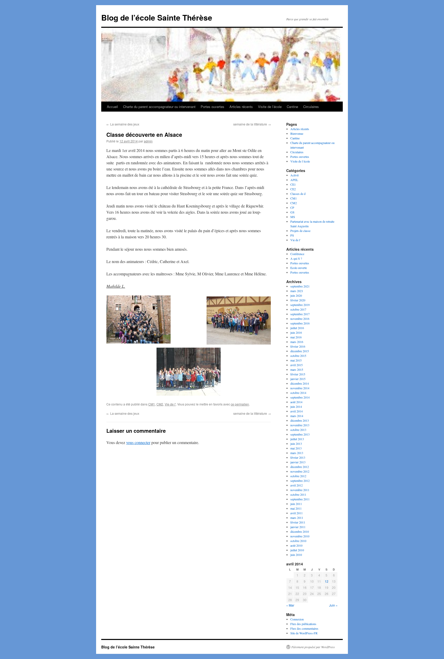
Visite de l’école (270, 106)
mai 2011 (296, 508)
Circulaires (311, 106)
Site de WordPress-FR (304, 633)
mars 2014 (296, 416)
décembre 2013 (299, 420)
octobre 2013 (298, 430)
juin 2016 (296, 332)
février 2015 (297, 374)
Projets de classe (300, 231)
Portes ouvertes (212, 106)
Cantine (292, 106)
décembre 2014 (299, 383)
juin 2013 (296, 443)
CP (292, 207)
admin (148, 141)
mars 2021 (296, 291)
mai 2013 (296, 448)
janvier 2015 (298, 379)
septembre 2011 (300, 499)
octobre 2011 (298, 494)
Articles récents (241, 106)
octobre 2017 (298, 309)
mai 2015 (296, 360)
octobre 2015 (298, 356)
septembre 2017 (300, 314)
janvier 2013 (298, 462)
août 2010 (296, 545)
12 (326, 581)
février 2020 (297, 300)
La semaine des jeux (122, 124)
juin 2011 (296, 504)
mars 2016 (296, 342)
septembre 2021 (300, 286)
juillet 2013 (297, 439)
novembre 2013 (299, 425)
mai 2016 (296, 337)
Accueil (112, 106)
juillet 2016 (297, 328)
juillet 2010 (297, 550)
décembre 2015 (299, 351)
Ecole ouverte (298, 268)
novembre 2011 (299, 490)
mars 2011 (296, 518)
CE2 (293, 189)
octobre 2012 (298, 476)
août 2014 (296, 402)
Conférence (297, 254)
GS (292, 212)
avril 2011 (296, 513)
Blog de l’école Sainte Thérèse (156, 17)
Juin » (333, 605)
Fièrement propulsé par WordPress (313, 647)
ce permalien (240, 404)
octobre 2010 (298, 541)
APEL (294, 180)
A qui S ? (296, 258)
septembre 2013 (300, 434)
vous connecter (138, 442)
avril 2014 (296, 411)
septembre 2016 (300, 323)
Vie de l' (170, 404)
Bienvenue (296, 133)
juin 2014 (296, 406)
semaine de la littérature (252, 124)
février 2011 (297, 522)
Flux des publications (303, 624)
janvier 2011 (298, 527)
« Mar (290, 605)
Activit (294, 175)
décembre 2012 (299, 467)
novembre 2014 (299, 388)
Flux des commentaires (304, 628)
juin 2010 (296, 555)
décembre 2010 (299, 531)
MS (292, 217)
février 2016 (297, 346)
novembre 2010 (299, 536)
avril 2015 (296, 365)
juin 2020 (296, 295)
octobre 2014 (298, 393)
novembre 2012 (299, 471)
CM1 (151, 404)
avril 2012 (296, 485)
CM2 (159, 404)
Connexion (297, 619)
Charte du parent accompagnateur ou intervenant (159, 106)
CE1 (293, 184)
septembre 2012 (300, 481)
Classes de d (298, 194)
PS (292, 235)
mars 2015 (296, 369)
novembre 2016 (299, 319)
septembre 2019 (300, 305)
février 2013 (297, 457)
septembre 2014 (300, 397)
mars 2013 (296, 453)
